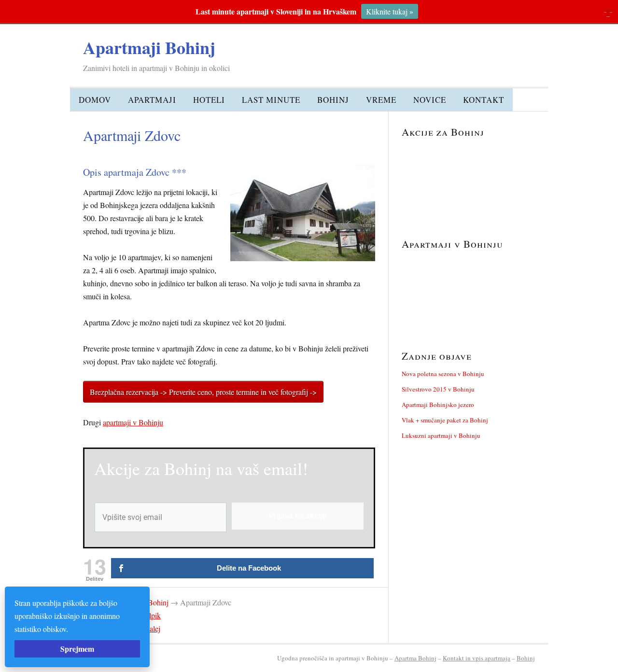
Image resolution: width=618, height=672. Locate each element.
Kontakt (483, 99)
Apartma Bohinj (415, 658)
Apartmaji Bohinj (149, 47)
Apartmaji (152, 99)
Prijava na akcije (297, 515)
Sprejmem (77, 648)
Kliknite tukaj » (389, 11)
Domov (95, 99)
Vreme (381, 99)
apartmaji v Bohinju (133, 422)
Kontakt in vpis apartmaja (476, 658)
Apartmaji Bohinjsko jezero (438, 404)
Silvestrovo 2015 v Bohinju (438, 389)
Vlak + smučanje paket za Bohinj (445, 420)
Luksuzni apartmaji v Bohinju (441, 435)
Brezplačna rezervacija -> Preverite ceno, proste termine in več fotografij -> (203, 392)
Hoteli (209, 99)
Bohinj (333, 99)
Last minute (271, 99)
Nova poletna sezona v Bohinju (443, 373)
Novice (429, 99)
